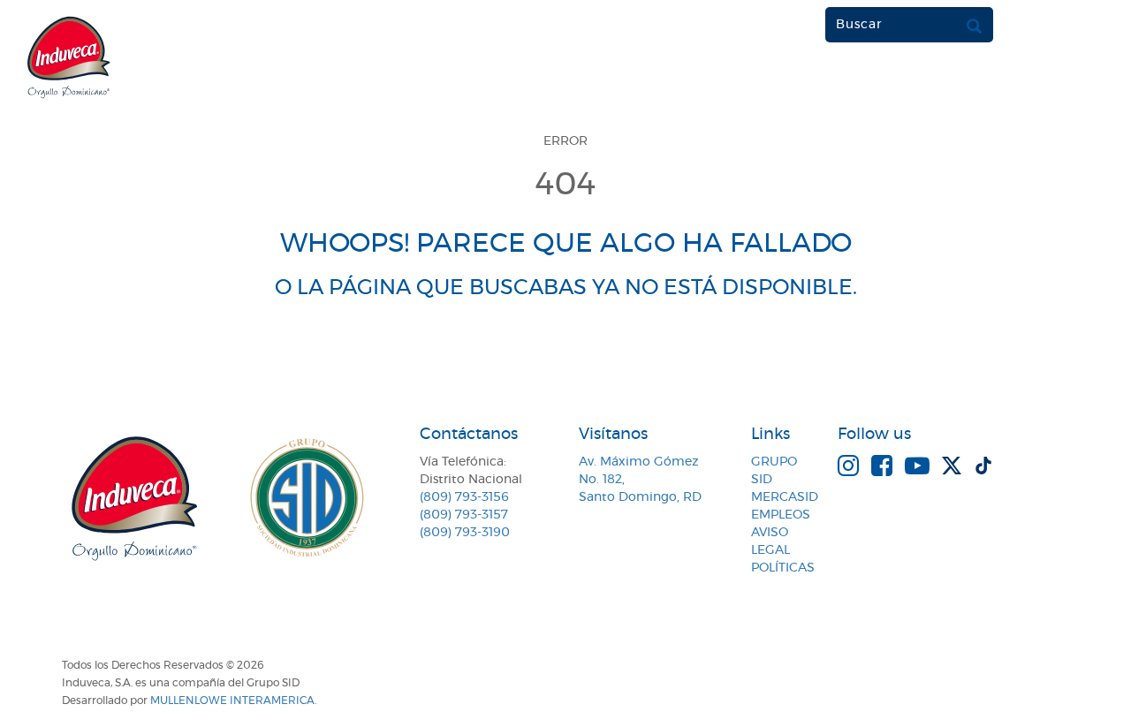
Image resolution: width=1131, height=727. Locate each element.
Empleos (780, 515)
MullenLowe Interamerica (232, 700)
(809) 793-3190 (465, 532)
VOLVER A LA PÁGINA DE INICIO (565, 354)
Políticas (783, 568)
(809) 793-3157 (464, 515)
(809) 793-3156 (464, 497)
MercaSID (784, 497)
